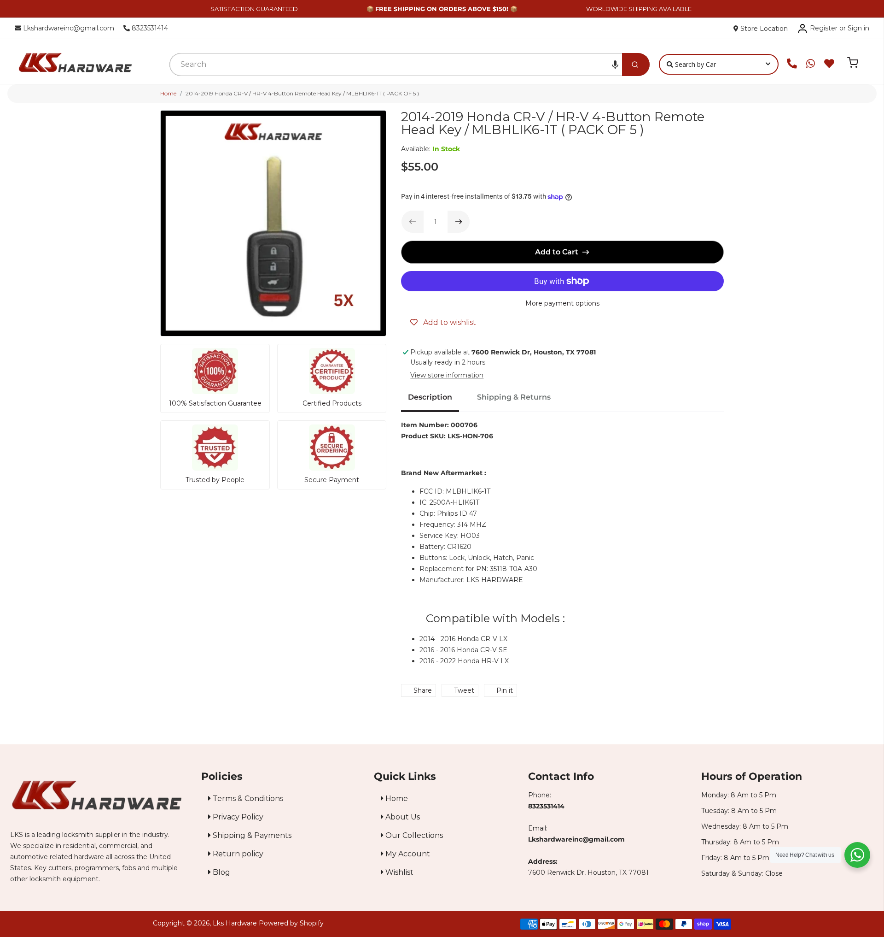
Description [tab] (430, 397)
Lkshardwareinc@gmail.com (67, 28)
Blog (220, 872)
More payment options (562, 303)
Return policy (237, 853)
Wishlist (398, 872)
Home (168, 93)
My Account (407, 853)
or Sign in (854, 28)
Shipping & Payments (251, 835)
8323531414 (149, 28)
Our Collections (413, 835)
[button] (615, 64)
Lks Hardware (235, 923)
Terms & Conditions (247, 798)
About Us (402, 817)
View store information (446, 375)
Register (823, 28)
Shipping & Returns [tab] (514, 397)
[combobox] (395, 64)
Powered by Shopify (291, 923)
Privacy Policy (237, 817)
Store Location (763, 28)
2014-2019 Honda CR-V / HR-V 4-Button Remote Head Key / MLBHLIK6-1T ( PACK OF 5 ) (302, 93)
